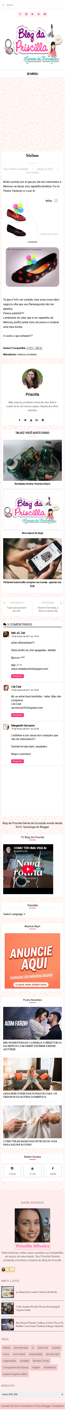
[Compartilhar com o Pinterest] (40, 348)
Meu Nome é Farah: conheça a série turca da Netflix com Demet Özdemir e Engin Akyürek (39, 1324)
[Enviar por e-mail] (28, 348)
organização (9, 1360)
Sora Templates (23, 1406)
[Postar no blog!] (31, 348)
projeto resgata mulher (15, 1374)
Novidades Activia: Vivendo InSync (32, 483)
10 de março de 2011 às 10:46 (25, 690)
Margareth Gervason (23, 725)
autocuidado (35, 1354)
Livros (6, 1354)
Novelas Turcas (41, 1360)
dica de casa (52, 1354)
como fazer (19, 1354)
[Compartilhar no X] (34, 348)
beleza (6, 1347)
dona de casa (21, 1347)
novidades (23, 169)
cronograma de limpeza (15, 1367)
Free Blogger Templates (50, 1406)
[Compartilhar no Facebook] (37, 348)
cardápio (24, 1360)
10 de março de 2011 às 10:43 (25, 636)
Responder (17, 676)
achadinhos (50, 1367)
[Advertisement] (32, 118)
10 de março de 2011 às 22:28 (25, 729)
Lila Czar (16, 686)
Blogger (44, 827)
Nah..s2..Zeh (18, 632)
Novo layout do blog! (32, 533)
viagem (36, 1367)
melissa (12, 169)
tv (33, 1347)
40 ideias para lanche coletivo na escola (36, 1292)
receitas (56, 1347)
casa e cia (43, 1347)
